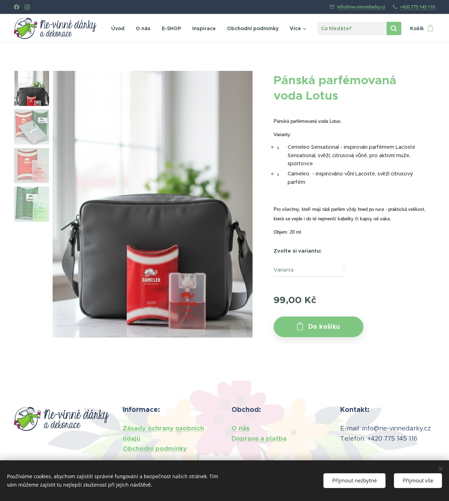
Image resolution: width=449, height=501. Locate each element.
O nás (240, 428)
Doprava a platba (259, 438)
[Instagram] (27, 7)
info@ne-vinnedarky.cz (361, 7)
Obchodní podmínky (155, 449)
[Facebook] (16, 7)
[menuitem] (119, 28)
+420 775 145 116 (417, 7)
